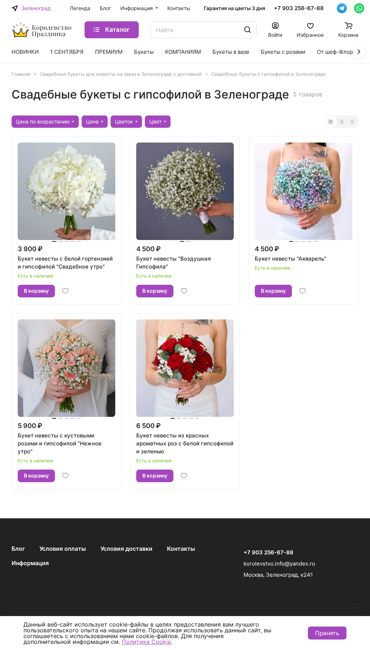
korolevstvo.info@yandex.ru (279, 563)
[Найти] (247, 29)
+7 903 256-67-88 (299, 8)
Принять (327, 633)
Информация (30, 563)
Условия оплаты (62, 548)
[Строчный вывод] (341, 121)
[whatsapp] (359, 8)
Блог (18, 548)
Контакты (181, 548)
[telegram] (342, 8)
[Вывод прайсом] (352, 121)
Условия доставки (126, 548)
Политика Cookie (146, 641)
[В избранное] (65, 290)
